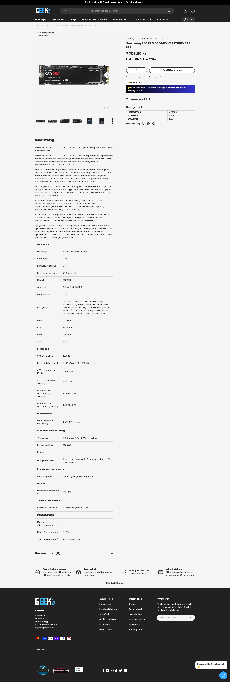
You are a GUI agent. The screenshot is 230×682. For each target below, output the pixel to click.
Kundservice (105, 604)
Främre (38, 26)
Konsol (138, 19)
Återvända (104, 614)
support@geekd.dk (44, 627)
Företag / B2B (135, 629)
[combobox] (117, 11)
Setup (85, 19)
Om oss (133, 604)
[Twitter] (120, 670)
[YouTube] (107, 670)
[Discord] (126, 670)
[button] (193, 11)
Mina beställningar (108, 609)
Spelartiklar (134, 624)
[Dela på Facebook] (148, 123)
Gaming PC (41, 19)
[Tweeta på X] (143, 123)
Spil (149, 19)
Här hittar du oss (107, 619)
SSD (59, 26)
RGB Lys (161, 19)
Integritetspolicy (137, 619)
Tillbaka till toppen (115, 583)
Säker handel (135, 609)
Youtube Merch (121, 19)
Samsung (130, 38)
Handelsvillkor (135, 614)
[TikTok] (116, 670)
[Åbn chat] (223, 675)
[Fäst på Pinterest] (153, 123)
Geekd (43, 650)
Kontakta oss (106, 624)
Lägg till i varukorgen (172, 70)
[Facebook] (103, 670)
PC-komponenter (49, 26)
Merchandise (100, 19)
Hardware (58, 19)
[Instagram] (112, 670)
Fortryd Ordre (105, 629)
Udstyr (72, 19)
